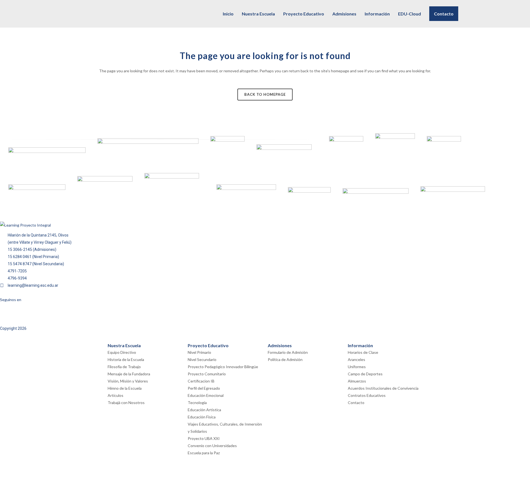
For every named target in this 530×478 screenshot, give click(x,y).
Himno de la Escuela (125, 388)
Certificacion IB (201, 381)
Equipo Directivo (122, 352)
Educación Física (202, 417)
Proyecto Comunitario (207, 373)
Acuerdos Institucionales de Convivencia (383, 388)
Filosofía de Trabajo (124, 366)
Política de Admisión (285, 359)
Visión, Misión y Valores (128, 381)
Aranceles (356, 359)
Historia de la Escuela (126, 359)
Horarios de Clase (363, 352)
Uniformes (357, 366)
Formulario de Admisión (288, 352)
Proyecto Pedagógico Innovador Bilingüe (223, 366)
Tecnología (197, 402)
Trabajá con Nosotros (126, 402)
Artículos (115, 395)
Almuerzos (357, 381)
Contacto (356, 402)
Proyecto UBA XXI (204, 438)
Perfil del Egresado (204, 388)
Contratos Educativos (367, 395)
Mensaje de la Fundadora (129, 373)
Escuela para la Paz (204, 452)
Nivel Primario (199, 352)
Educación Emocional (206, 395)
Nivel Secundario (202, 359)
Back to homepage (265, 94)
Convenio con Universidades (212, 445)
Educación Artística (204, 409)
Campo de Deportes (365, 373)
